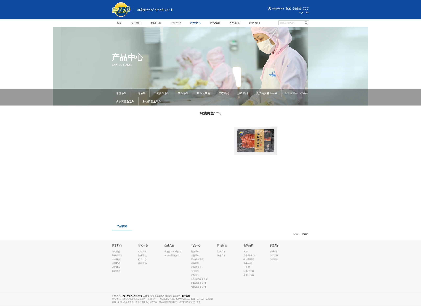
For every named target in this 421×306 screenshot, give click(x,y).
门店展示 (221, 251)
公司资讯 (142, 251)
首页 (287, 93)
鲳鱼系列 (183, 93)
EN (307, 12)
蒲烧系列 (121, 93)
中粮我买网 (248, 259)
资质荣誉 (116, 267)
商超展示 (221, 255)
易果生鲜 (247, 263)
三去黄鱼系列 (162, 93)
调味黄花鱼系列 (125, 101)
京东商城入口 (249, 255)
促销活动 (142, 263)
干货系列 (140, 93)
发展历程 (116, 263)
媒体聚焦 (142, 255)
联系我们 (274, 251)
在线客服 (274, 255)
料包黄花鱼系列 (152, 101)
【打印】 (296, 234)
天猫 (245, 251)
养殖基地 (116, 271)
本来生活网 (248, 275)
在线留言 (274, 259)
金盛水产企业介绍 (173, 251)
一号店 (246, 267)
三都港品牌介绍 (171, 255)
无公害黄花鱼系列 (266, 93)
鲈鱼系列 (242, 93)
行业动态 (142, 259)
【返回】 (305, 234)
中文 (301, 12)
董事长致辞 (117, 255)
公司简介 (116, 251)
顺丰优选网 (248, 271)
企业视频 (116, 259)
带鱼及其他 (203, 93)
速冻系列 (223, 93)
